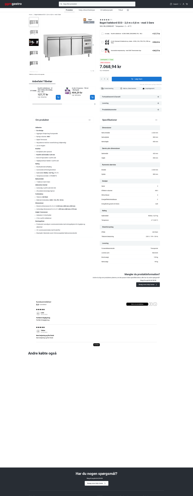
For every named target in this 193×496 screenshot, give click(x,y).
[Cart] (187, 4)
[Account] (183, 4)
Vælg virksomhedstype (87, 10)
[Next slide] (93, 45)
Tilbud (120, 10)
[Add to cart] (58, 97)
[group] (34, 22)
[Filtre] (151, 304)
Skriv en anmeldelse (137, 304)
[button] (95, 104)
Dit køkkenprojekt (106, 10)
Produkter (69, 10)
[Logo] (13, 4)
